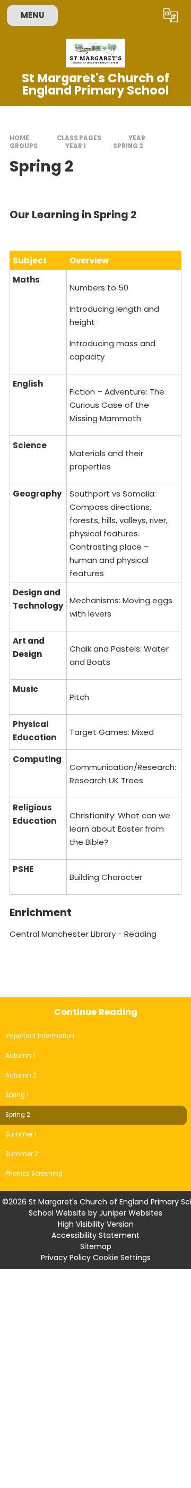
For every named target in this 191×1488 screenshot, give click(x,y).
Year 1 (75, 146)
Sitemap (95, 1246)
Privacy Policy (66, 1257)
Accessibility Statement (95, 1235)
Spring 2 (128, 146)
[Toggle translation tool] (171, 15)
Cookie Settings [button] (122, 1257)
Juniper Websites (130, 1213)
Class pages (79, 138)
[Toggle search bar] (145, 15)
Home (19, 138)
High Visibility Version (96, 1224)
